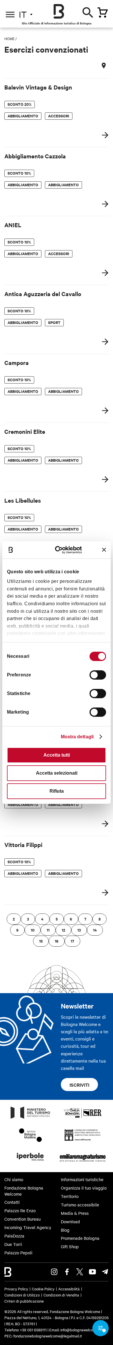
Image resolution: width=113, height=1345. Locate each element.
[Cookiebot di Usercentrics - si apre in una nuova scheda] (60, 550)
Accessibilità (69, 1288)
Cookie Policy (43, 1288)
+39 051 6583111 (34, 1329)
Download (70, 1221)
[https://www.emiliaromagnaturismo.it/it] (82, 1162)
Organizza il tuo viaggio (84, 1188)
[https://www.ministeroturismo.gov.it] (30, 1118)
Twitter (79, 1271)
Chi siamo (13, 1179)
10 (32, 930)
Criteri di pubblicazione (24, 1300)
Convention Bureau (22, 1219)
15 (41, 941)
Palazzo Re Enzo (20, 1210)
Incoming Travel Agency (27, 1227)
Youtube (92, 1271)
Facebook (66, 1271)
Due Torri (13, 1244)
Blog (65, 1230)
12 (63, 930)
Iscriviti (79, 1084)
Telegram (105, 1271)
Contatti (12, 1202)
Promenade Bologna (80, 1238)
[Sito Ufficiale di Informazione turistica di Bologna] (58, 11)
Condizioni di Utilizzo (22, 1294)
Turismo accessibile (80, 1205)
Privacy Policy (16, 1288)
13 (79, 930)
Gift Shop (70, 1246)
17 (72, 941)
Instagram (54, 1271)
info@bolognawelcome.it (80, 1329)
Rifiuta (57, 791)
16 (57, 941)
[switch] (98, 675)
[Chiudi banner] (104, 550)
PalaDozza (14, 1236)
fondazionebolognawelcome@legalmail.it (47, 1335)
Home (9, 38)
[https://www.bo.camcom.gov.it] (82, 1140)
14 (95, 930)
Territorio (70, 1196)
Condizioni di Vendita (61, 1294)
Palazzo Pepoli (18, 1253)
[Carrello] (102, 12)
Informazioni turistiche (82, 1179)
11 (48, 930)
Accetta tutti (56, 755)
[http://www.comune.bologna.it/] (30, 1162)
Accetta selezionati (56, 773)
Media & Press (75, 1213)
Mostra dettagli (77, 736)
